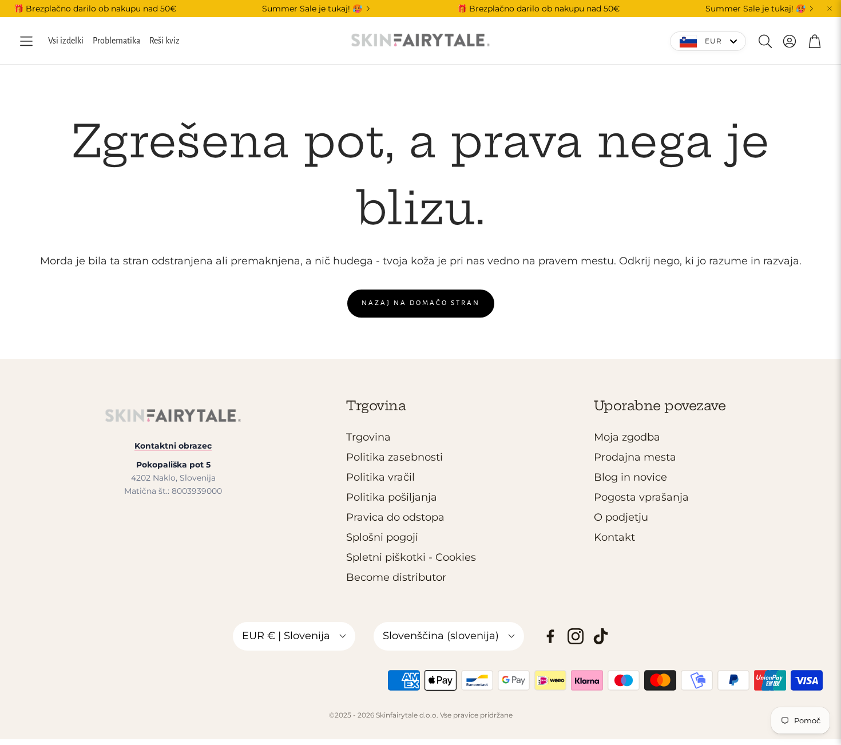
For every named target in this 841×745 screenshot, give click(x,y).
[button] (26, 41)
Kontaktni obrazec (173, 445)
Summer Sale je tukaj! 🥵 (312, 9)
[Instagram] (576, 636)
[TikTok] (601, 636)
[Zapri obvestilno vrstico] (829, 8)
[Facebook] (550, 636)
